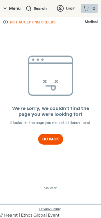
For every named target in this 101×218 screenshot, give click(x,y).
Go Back (50, 139)
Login (70, 8)
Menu (14, 8)
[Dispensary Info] (5, 22)
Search (40, 8)
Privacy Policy (50, 208)
